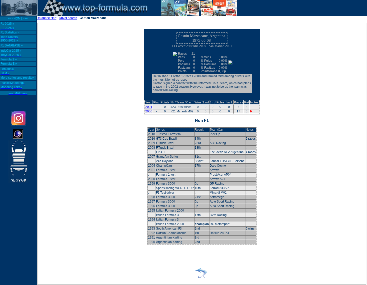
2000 (148, 111)
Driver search (68, 18)
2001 (148, 107)
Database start (46, 18)
